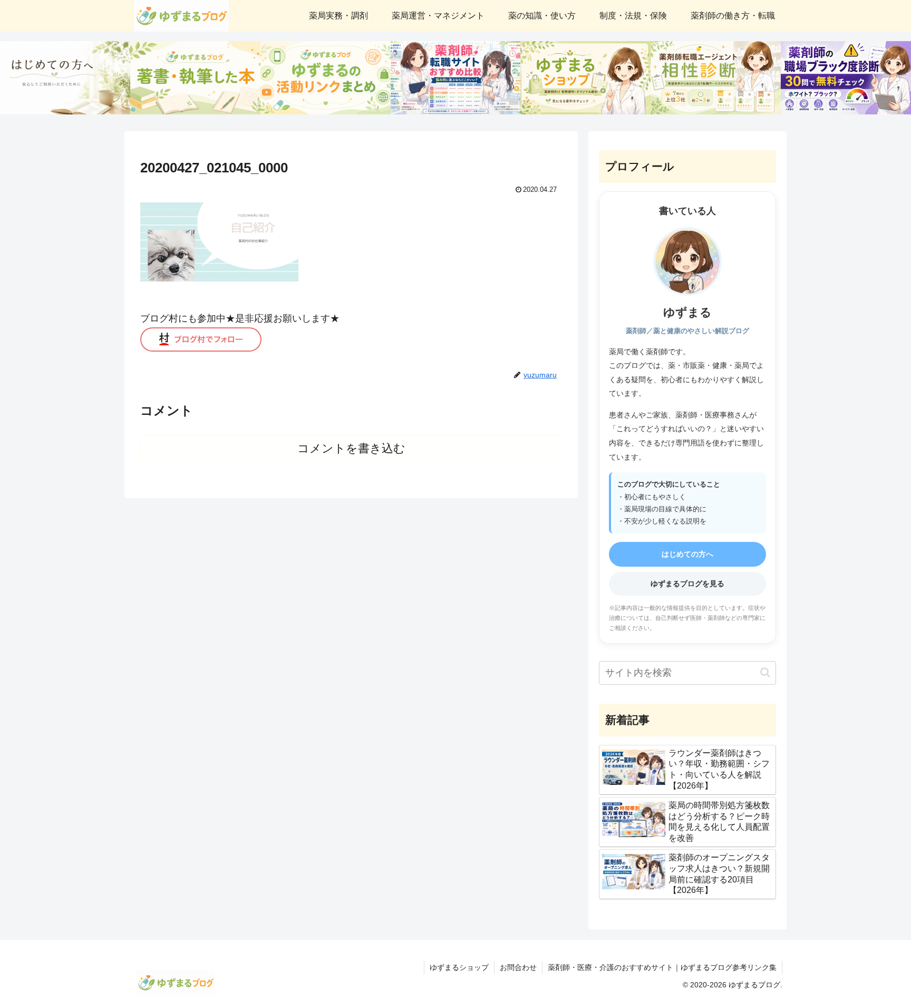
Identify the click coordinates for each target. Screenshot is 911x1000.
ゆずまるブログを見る (687, 583)
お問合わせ (518, 967)
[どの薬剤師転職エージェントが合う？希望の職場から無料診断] (716, 77)
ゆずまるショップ (459, 967)
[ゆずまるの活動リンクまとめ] (325, 77)
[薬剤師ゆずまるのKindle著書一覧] (195, 77)
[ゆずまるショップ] (585, 77)
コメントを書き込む (351, 448)
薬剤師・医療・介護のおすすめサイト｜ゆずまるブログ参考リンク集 (662, 967)
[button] (765, 672)
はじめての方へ (687, 554)
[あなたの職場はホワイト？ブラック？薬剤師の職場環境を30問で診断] (846, 77)
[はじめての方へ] (65, 77)
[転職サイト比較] (456, 77)
